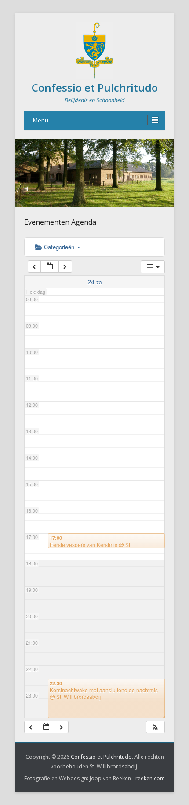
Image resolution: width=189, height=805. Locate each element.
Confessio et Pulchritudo (95, 87)
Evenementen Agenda (60, 222)
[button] (155, 727)
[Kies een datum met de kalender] (49, 266)
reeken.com (150, 778)
